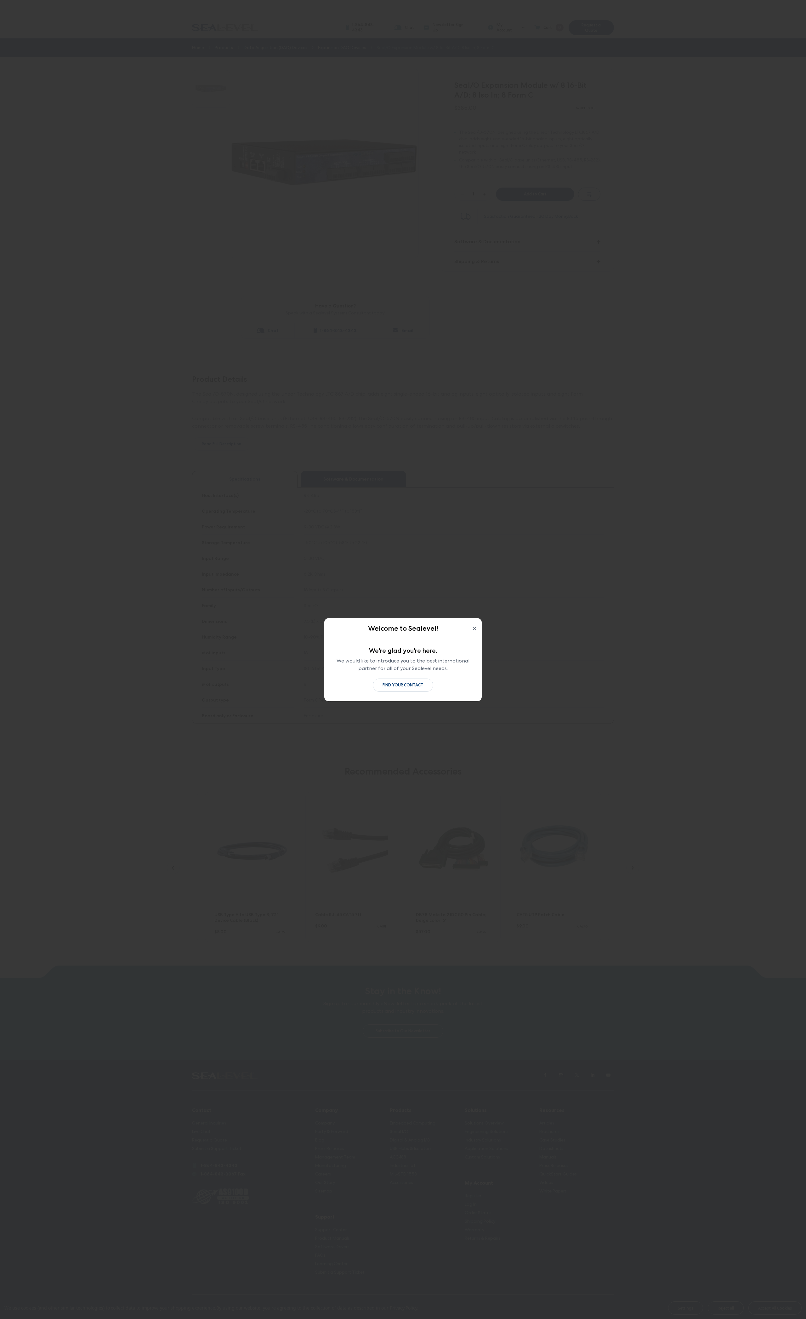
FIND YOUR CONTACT (403, 685)
